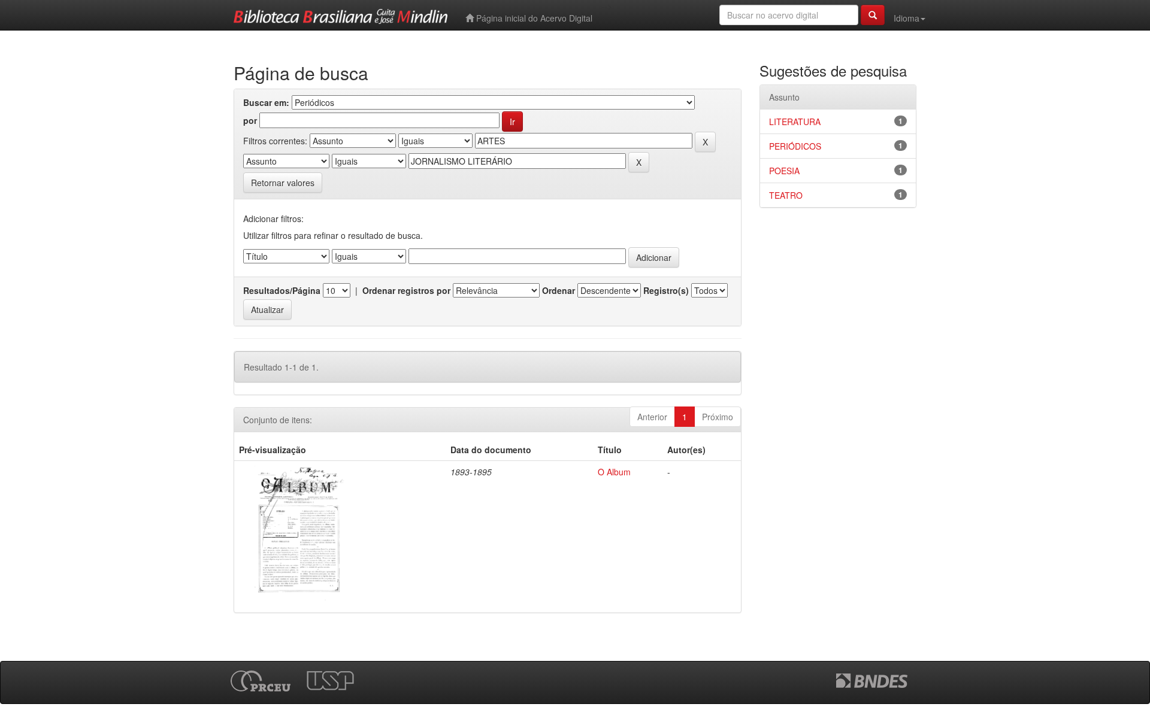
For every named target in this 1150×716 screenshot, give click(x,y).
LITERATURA (795, 122)
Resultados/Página (281, 290)
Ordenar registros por (406, 290)
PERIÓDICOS (795, 146)
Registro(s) (666, 290)
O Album (614, 472)
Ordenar (558, 290)
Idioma (906, 18)
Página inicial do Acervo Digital (533, 18)
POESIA (784, 171)
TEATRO (786, 195)
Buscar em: (266, 102)
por (250, 120)
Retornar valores (282, 183)
